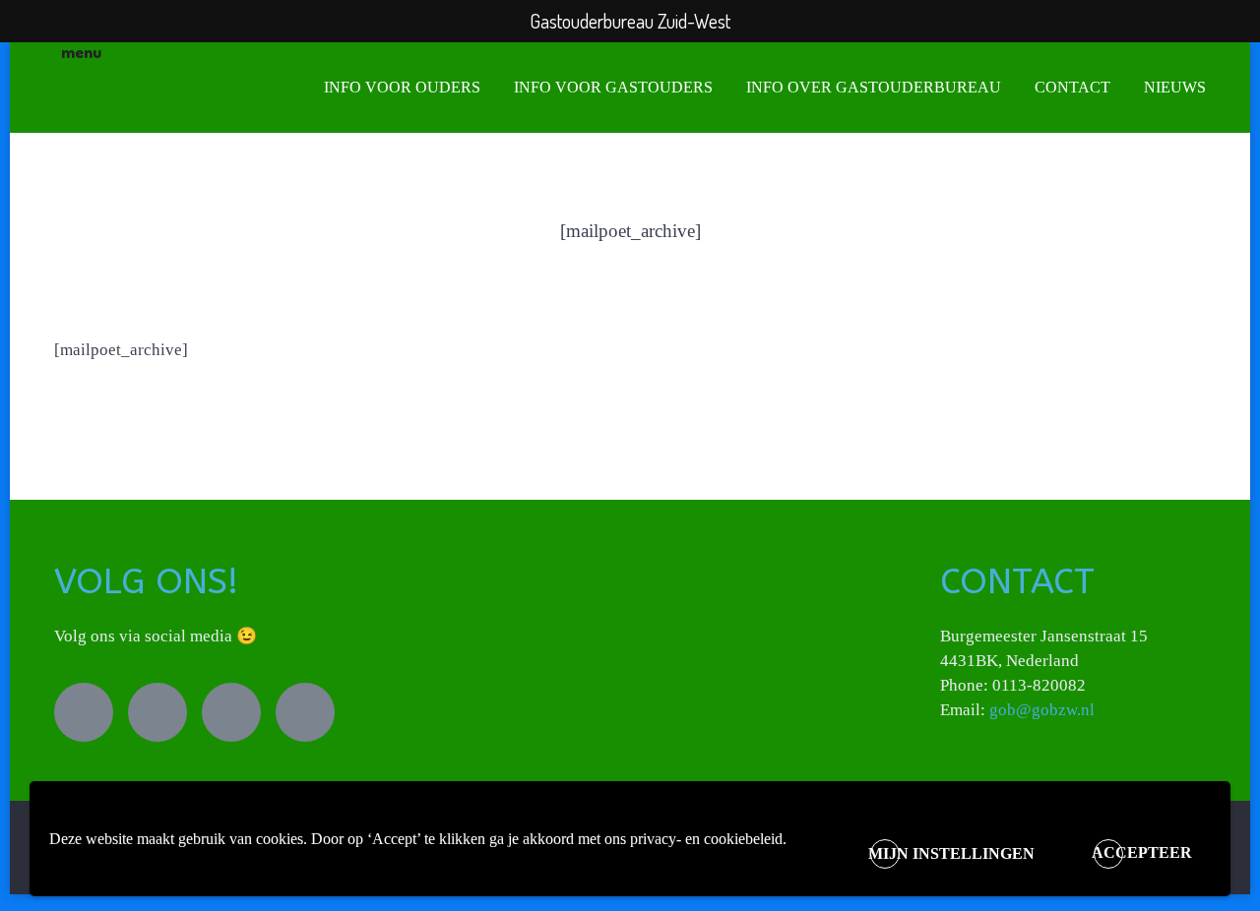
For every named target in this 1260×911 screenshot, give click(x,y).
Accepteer (1142, 852)
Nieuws (1175, 87)
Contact (1072, 87)
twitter (83, 712)
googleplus (305, 712)
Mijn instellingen (951, 853)
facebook (157, 712)
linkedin (231, 712)
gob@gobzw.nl (1042, 709)
